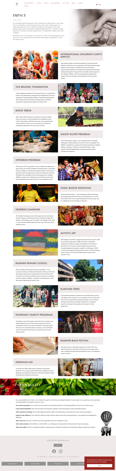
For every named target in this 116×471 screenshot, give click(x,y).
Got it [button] (99, 465)
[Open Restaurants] (33, 3)
